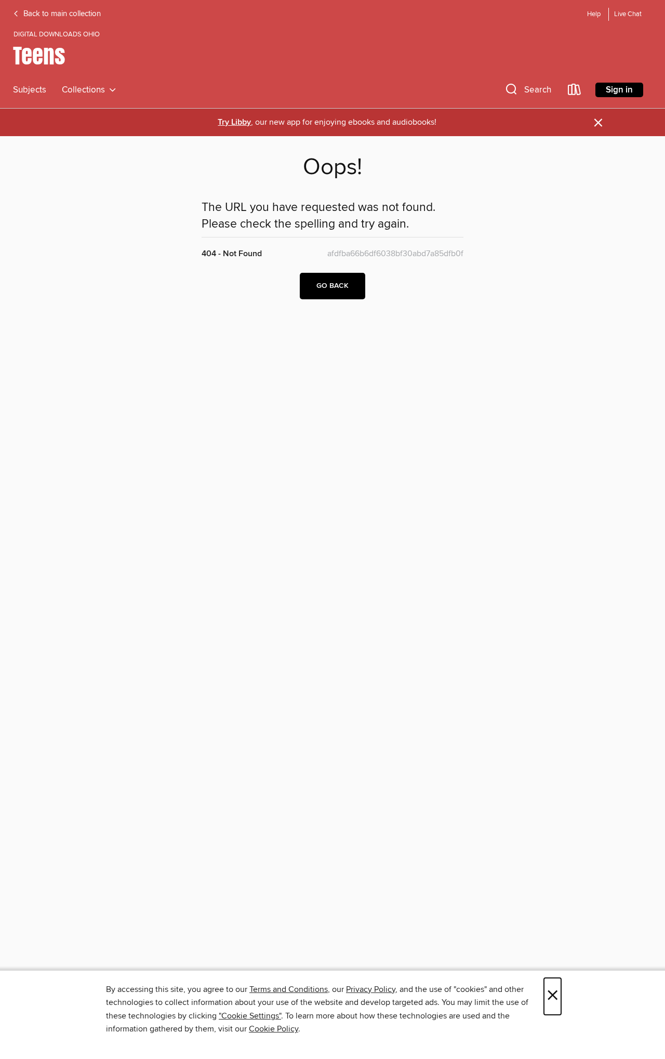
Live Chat (628, 14)
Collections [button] (85, 90)
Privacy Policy (370, 989)
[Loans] (574, 92)
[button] (527, 92)
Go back (332, 285)
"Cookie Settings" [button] (250, 1016)
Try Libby (234, 122)
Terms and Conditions (288, 989)
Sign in (619, 90)
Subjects (29, 90)
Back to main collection (61, 14)
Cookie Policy (273, 1029)
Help (594, 14)
